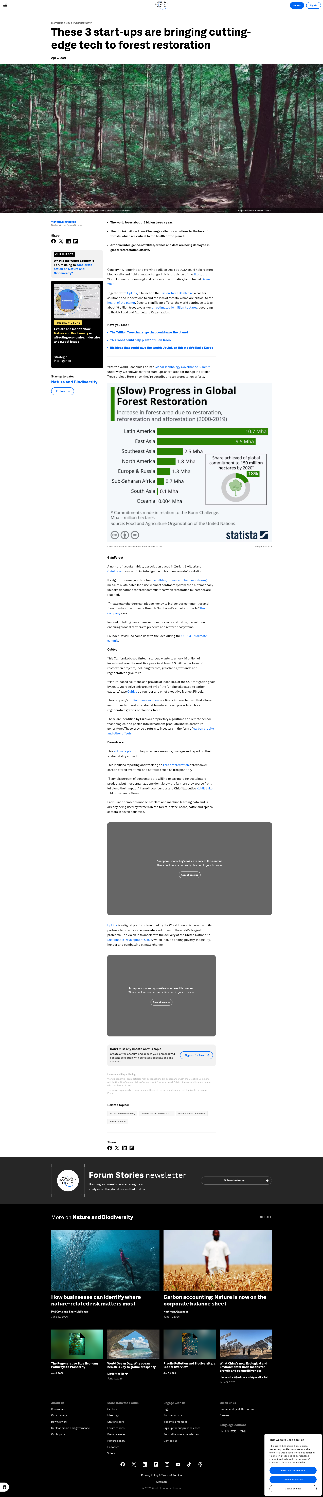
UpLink (132, 293)
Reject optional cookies (293, 1470)
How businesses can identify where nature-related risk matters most (96, 1300)
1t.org (197, 274)
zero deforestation (176, 765)
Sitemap (161, 1481)
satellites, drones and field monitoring (180, 580)
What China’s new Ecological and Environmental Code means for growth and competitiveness (243, 1367)
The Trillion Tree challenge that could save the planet (149, 332)
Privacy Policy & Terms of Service (161, 1475)
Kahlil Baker (205, 788)
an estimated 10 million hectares (174, 307)
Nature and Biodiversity (71, 23)
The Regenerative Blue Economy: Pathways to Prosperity (75, 1365)
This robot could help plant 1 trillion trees (140, 340)
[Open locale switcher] (4, 1487)
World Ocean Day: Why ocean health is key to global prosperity (131, 1365)
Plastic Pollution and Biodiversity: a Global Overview (189, 1365)
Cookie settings (293, 1488)
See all (266, 1217)
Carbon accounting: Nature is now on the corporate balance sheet (215, 1300)
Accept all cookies (293, 1479)
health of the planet (121, 302)
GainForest (115, 571)
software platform (126, 751)
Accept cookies (189, 875)
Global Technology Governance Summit (182, 367)
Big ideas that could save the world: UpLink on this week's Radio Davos (161, 347)
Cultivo (132, 691)
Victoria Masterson (63, 221)
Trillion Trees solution (144, 700)
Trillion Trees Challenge (176, 293)
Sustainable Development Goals (129, 939)
